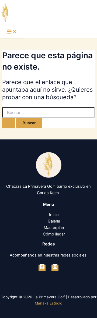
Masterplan (54, 227)
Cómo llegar (54, 234)
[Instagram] (54, 268)
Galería (54, 221)
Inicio (54, 214)
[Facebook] (42, 268)
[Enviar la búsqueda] (8, 123)
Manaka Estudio (48, 303)
